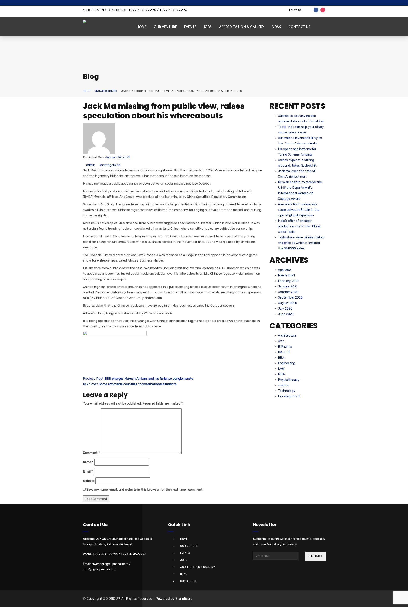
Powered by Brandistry (174, 599)
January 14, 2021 (117, 157)
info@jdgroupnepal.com (99, 569)
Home (87, 90)
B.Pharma (285, 346)
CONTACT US (299, 26)
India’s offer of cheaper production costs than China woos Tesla (299, 226)
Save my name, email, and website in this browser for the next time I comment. (144, 489)
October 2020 (288, 292)
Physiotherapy (288, 380)
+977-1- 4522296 (133, 554)
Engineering (286, 363)
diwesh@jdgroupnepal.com (110, 564)
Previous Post (138, 379)
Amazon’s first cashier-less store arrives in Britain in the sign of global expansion (298, 209)
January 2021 (288, 286)
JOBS (208, 26)
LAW (281, 369)
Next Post (130, 384)
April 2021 (285, 270)
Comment (91, 453)
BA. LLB (284, 352)
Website (89, 481)
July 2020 (285, 308)
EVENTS (190, 26)
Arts (281, 341)
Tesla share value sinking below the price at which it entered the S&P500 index (301, 242)
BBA (281, 357)
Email (88, 471)
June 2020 (286, 314)
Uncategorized (105, 90)
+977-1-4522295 (105, 554)
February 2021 (288, 281)
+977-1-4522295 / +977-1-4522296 (158, 10)
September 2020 (290, 297)
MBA (281, 374)
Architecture (287, 335)
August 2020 (287, 303)
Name (88, 462)
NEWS (276, 26)
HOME (141, 26)
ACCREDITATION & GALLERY (241, 26)
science (283, 385)
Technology (286, 391)
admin (90, 165)
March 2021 (286, 275)
